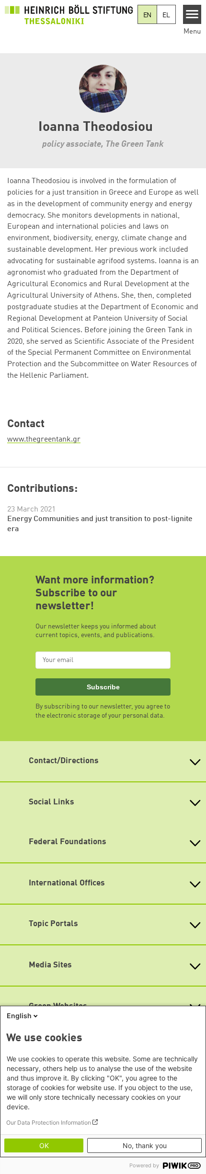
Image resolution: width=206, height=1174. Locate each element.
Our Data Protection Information (48, 1122)
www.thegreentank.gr (43, 439)
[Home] (69, 14)
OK (44, 1145)
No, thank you (145, 1145)
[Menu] (192, 14)
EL (166, 15)
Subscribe (103, 687)
